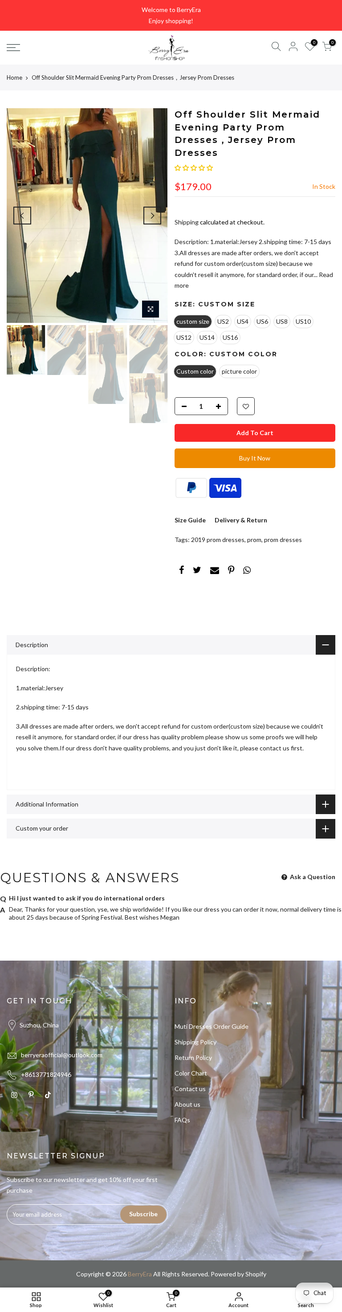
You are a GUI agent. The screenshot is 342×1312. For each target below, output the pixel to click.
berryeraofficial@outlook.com (61, 1055)
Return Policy (193, 1057)
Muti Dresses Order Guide (211, 1026)
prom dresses (283, 539)
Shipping (187, 222)
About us (187, 1104)
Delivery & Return (241, 520)
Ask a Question (312, 876)
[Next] (152, 215)
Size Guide (190, 520)
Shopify (255, 1274)
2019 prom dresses (217, 539)
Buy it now (254, 458)
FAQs (182, 1120)
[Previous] (22, 215)
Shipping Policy (195, 1042)
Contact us (190, 1088)
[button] (194, 167)
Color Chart (191, 1073)
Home (14, 77)
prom (254, 539)
